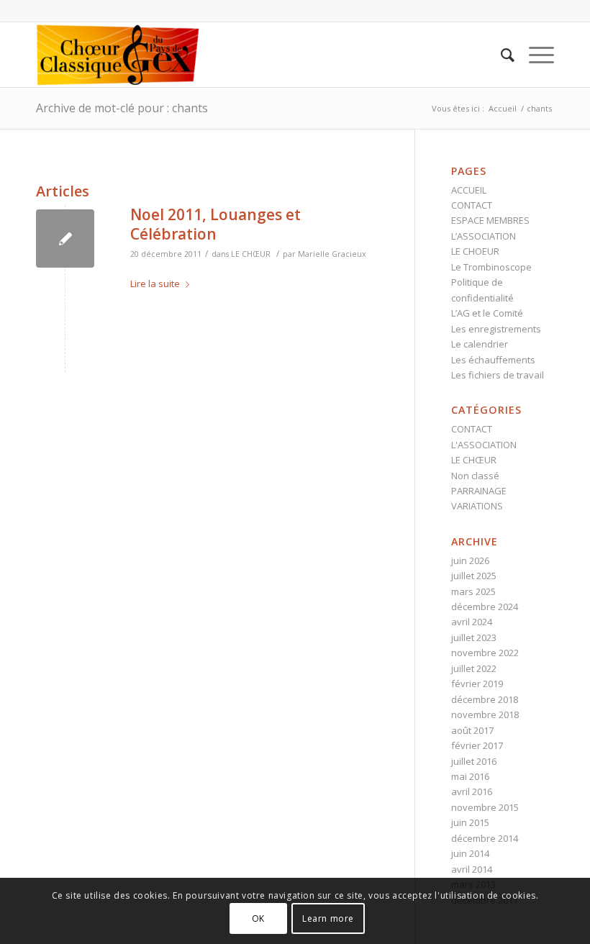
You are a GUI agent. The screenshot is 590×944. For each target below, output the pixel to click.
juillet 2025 (473, 575)
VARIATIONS (477, 505)
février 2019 (477, 683)
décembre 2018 (484, 699)
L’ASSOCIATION (483, 236)
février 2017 (477, 745)
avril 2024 (471, 621)
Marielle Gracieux (332, 254)
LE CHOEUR (475, 251)
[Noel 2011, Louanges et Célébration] (65, 238)
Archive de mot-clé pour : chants (122, 108)
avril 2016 (471, 791)
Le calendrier (479, 343)
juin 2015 (470, 822)
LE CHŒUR (251, 254)
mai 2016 (470, 776)
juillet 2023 (473, 637)
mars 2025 (473, 591)
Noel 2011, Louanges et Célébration (215, 224)
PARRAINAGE (479, 490)
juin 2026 (470, 560)
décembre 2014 (484, 838)
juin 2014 (470, 853)
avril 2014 (471, 869)
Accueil (503, 108)
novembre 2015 (485, 807)
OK (258, 918)
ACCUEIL (468, 189)
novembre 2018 (485, 714)
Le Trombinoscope (491, 266)
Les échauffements (493, 359)
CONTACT (471, 205)
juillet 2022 (473, 668)
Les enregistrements (496, 328)
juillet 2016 (473, 761)
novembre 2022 (485, 652)
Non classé (475, 475)
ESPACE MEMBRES (490, 220)
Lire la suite (155, 283)
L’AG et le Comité (487, 313)
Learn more (328, 918)
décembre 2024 (484, 606)
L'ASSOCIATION (484, 444)
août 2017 (472, 730)
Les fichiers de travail (497, 374)
